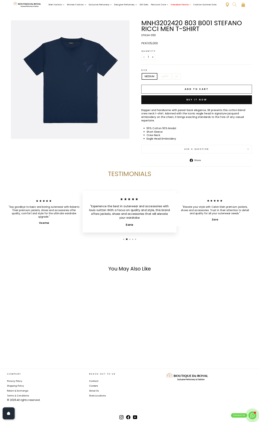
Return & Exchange (17, 390)
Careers (93, 385)
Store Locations (97, 395)
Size (144, 70)
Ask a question (196, 149)
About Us (94, 390)
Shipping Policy (15, 385)
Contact (93, 381)
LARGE (165, 76)
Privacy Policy (14, 381)
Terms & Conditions (18, 395)
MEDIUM (149, 76)
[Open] (9, 413)
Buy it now (196, 99)
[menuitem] (56, 4)
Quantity (148, 51)
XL (176, 76)
